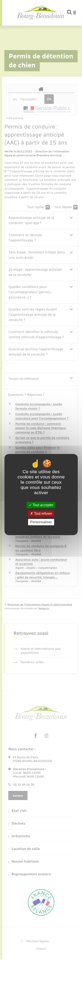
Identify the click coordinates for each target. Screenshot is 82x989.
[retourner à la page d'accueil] (40, 12)
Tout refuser (42, 513)
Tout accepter (42, 505)
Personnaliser (41, 522)
